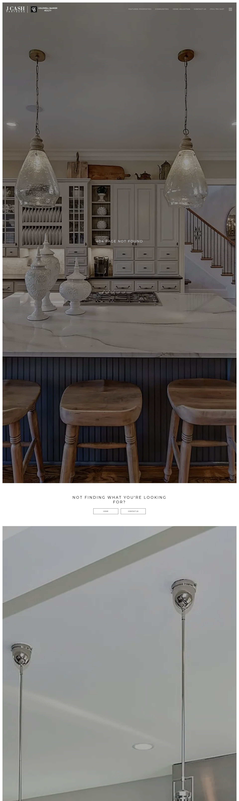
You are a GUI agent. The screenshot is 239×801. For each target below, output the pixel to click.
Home (105, 511)
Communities (162, 9)
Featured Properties (139, 9)
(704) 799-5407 (217, 9)
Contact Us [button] (133, 511)
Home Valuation (181, 9)
